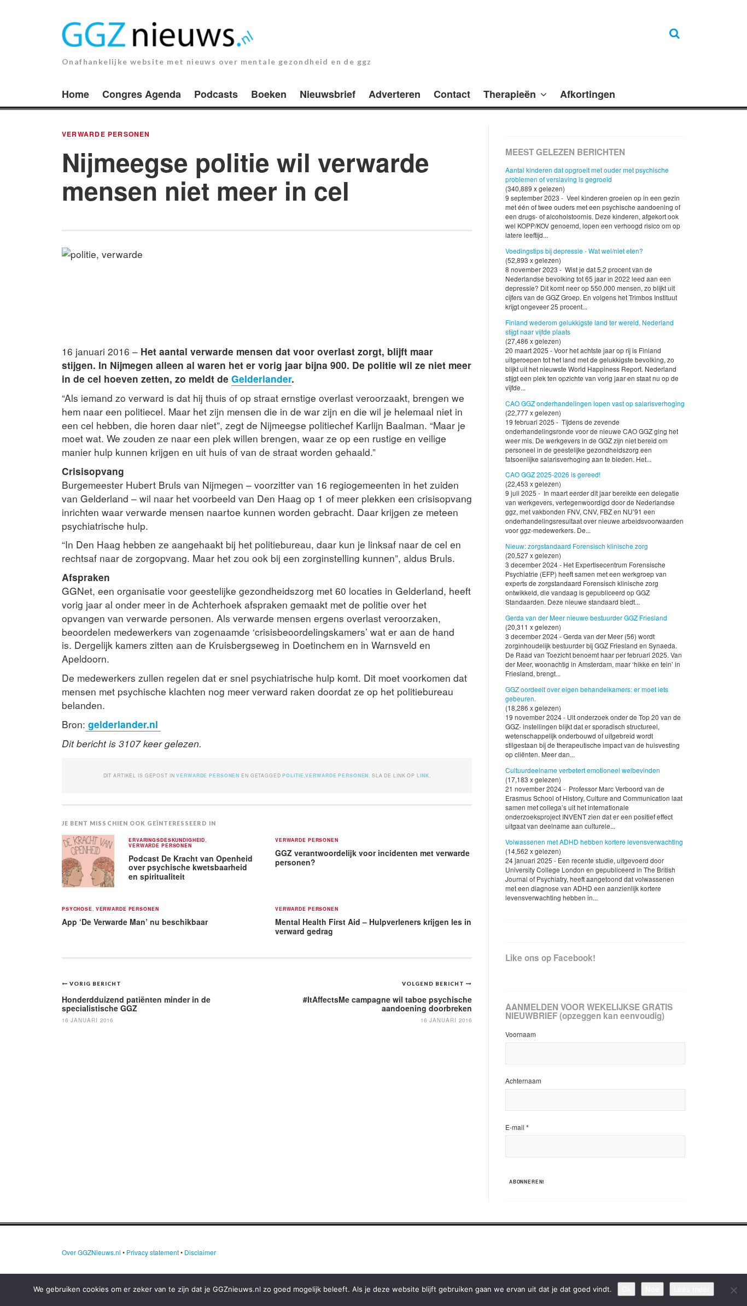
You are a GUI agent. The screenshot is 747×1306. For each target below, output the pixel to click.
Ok (626, 1289)
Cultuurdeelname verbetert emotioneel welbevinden (582, 770)
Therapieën (509, 94)
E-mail (517, 1127)
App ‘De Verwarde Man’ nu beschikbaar (135, 921)
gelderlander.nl (123, 724)
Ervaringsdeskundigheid (167, 840)
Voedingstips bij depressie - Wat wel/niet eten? (574, 250)
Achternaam (523, 1080)
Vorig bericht (95, 983)
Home (75, 94)
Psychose (77, 909)
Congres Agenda (141, 94)
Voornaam (520, 1034)
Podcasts (216, 94)
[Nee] (733, 1290)
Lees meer (692, 1289)
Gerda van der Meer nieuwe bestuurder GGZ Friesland (586, 617)
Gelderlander (261, 378)
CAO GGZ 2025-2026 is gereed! (552, 474)
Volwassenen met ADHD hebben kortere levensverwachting (594, 841)
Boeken (269, 94)
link (423, 775)
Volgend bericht (434, 983)
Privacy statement (152, 1252)
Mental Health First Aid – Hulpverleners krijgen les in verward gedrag (373, 926)
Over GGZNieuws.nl (91, 1252)
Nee (652, 1289)
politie (293, 775)
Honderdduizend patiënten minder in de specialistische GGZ (136, 1003)
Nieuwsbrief (327, 94)
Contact (452, 94)
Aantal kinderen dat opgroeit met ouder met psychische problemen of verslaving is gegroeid (587, 174)
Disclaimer (200, 1252)
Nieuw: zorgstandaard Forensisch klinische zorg (576, 545)
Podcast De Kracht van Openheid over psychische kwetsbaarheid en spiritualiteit (191, 867)
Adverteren (395, 94)
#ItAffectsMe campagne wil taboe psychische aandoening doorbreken (387, 1003)
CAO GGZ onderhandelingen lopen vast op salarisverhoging (595, 403)
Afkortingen (587, 94)
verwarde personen (106, 134)
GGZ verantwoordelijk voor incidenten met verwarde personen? (372, 857)
